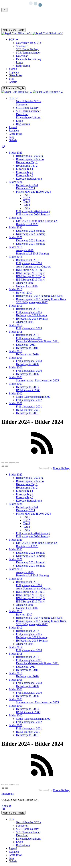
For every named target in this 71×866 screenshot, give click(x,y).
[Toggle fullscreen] (10, 462)
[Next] (6, 466)
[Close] (2, 462)
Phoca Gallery (61, 468)
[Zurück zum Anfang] (4, 10)
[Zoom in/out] (13, 462)
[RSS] (42, 455)
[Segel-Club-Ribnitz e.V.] (32, 33)
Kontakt (6, 805)
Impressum (7, 793)
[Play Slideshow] (17, 462)
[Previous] (2, 466)
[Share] (6, 462)
